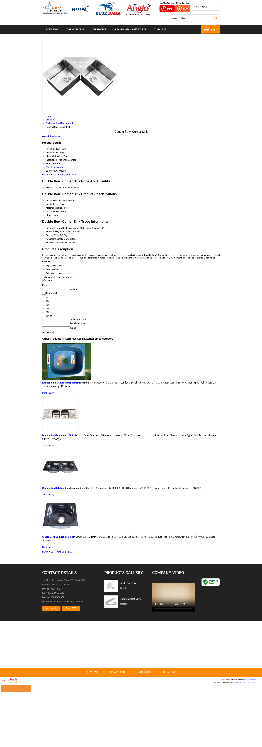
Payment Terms (54, 228)
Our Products (99, 29)
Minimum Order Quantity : (94, 382)
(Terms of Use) (251, 679)
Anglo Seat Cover (129, 583)
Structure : (149, 382)
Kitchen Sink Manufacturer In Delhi (61, 382)
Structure (50, 211)
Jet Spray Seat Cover (130, 599)
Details (123, 588)
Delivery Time (52, 235)
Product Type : (171, 382)
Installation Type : (198, 382)
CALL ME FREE (64, 552)
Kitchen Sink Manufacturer (130, 29)
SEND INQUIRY (49, 552)
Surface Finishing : (56, 386)
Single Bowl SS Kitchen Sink (57, 537)
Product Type (52, 204)
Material (50, 207)
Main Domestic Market (57, 242)
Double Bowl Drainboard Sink (57, 435)
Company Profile (75, 29)
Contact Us (160, 29)
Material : (123, 382)
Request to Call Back (52, 174)
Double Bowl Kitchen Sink (56, 488)
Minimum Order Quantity (58, 187)
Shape (49, 215)
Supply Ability (52, 231)
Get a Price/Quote (51, 136)
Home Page (52, 29)
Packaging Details (54, 239)
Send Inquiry (70, 174)
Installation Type (54, 200)
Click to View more (55, 167)
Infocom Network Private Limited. (244, 682)
